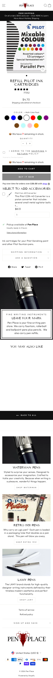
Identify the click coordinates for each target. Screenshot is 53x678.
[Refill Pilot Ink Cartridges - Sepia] (11, 392)
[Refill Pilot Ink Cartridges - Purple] (8, 392)
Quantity (26, 138)
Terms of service (26, 610)
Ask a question (26, 258)
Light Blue (23, 125)
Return (22, 153)
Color (26, 112)
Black (7, 117)
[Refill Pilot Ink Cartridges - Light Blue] (15, 392)
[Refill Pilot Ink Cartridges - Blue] (8, 390)
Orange (36, 125)
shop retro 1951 (26, 542)
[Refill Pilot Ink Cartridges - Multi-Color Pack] (15, 390)
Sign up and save (26, 623)
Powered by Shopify (26, 675)
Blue (13, 117)
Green (39, 117)
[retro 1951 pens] (26, 507)
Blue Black (20, 117)
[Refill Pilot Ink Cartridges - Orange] (11, 395)
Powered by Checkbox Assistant (13, 157)
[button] (21, 89)
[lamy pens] (26, 562)
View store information (16, 232)
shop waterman (26, 487)
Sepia (16, 125)
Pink (29, 125)
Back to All (28, 415)
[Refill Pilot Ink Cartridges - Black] (5, 390)
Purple (46, 117)
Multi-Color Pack (26, 117)
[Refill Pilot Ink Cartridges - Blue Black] (11, 390)
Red (33, 117)
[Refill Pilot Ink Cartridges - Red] (18, 390)
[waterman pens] (26, 450)
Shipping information (26, 252)
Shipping (16, 102)
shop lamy (26, 600)
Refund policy (26, 614)
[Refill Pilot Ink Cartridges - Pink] (18, 392)
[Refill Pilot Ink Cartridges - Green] (5, 392)
